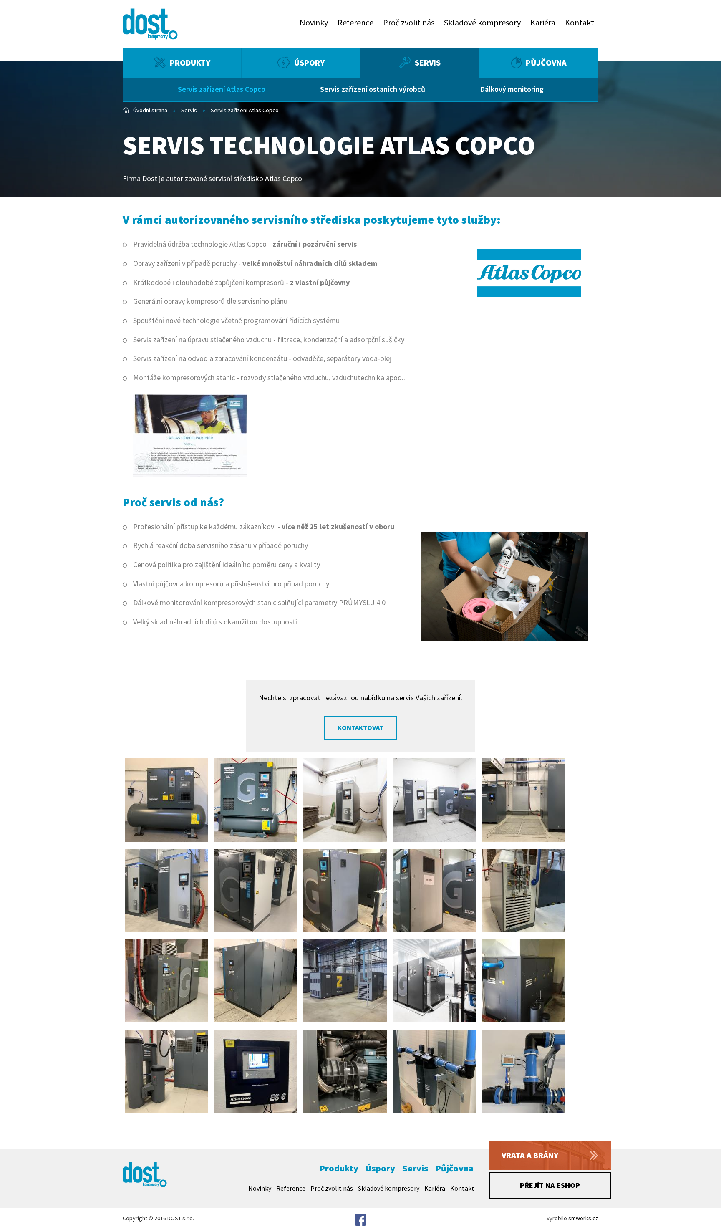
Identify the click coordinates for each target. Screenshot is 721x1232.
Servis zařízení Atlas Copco (221, 89)
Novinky (314, 22)
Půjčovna (546, 62)
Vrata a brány (530, 1155)
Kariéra (542, 22)
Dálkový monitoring (512, 89)
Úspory (309, 62)
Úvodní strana (150, 110)
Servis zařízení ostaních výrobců (372, 89)
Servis (428, 62)
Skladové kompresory (482, 22)
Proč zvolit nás (408, 22)
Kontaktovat (360, 727)
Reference (355, 22)
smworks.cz (583, 1218)
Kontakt (579, 22)
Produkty (190, 62)
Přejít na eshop (550, 1185)
